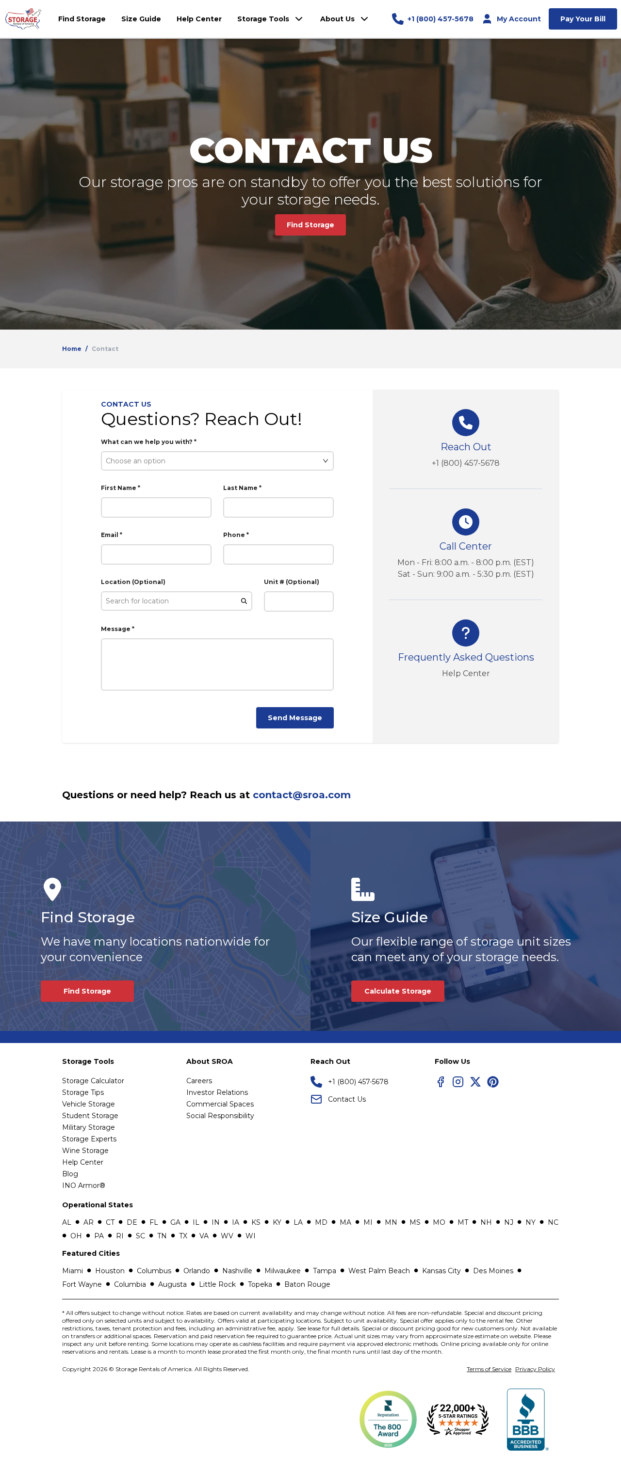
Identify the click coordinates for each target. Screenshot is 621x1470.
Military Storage (88, 1127)
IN (216, 1222)
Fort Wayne (82, 1284)
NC (553, 1222)
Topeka (260, 1284)
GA (175, 1222)
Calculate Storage (397, 991)
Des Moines (493, 1270)
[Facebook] (440, 1082)
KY (277, 1222)
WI (250, 1236)
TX (183, 1236)
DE (132, 1222)
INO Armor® (83, 1185)
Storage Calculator (93, 1080)
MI (368, 1222)
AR (88, 1222)
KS (256, 1222)
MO (439, 1222)
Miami (72, 1270)
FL (153, 1222)
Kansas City (441, 1270)
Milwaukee (282, 1270)
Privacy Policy (535, 1369)
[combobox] (213, 461)
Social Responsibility (220, 1115)
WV (227, 1236)
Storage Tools (263, 19)
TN (162, 1236)
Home (72, 348)
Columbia (130, 1284)
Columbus (154, 1270)
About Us (337, 19)
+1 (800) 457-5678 (466, 463)
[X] (475, 1082)
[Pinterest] (493, 1082)
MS (415, 1222)
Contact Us (347, 1099)
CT (110, 1222)
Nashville (237, 1270)
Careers (199, 1080)
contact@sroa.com (302, 795)
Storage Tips (83, 1092)
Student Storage (90, 1115)
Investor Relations (217, 1092)
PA (99, 1236)
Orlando (196, 1270)
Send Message (295, 717)
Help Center (466, 673)
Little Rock (217, 1284)
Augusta (172, 1284)
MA (345, 1222)
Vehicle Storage (88, 1104)
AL (66, 1222)
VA (204, 1236)
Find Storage (310, 225)
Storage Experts (89, 1139)
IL (196, 1222)
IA (235, 1222)
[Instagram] (458, 1082)
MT (463, 1222)
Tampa (324, 1270)
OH (76, 1236)
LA (298, 1222)
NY (530, 1222)
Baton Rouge (307, 1284)
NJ (508, 1222)
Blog (70, 1174)
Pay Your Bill (582, 19)
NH (486, 1222)
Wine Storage (85, 1150)
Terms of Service (489, 1369)
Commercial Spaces (220, 1104)
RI (120, 1236)
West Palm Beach (379, 1270)
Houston (110, 1270)
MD (321, 1222)
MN (391, 1222)
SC (140, 1236)
